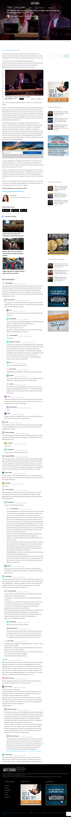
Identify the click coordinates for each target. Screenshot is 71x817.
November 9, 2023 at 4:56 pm (22, 300)
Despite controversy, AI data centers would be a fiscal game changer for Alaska (61, 120)
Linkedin (24, 210)
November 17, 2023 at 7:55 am (19, 755)
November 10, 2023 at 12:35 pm (17, 414)
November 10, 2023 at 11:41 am (27, 342)
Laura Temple (13, 195)
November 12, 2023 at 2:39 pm (21, 503)
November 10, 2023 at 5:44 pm (19, 473)
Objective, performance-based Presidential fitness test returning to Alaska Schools (61, 272)
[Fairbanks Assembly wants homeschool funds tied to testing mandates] (50, 279)
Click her (4, 191)
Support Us (21, 7)
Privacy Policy (58, 812)
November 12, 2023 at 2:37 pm (21, 450)
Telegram (15, 210)
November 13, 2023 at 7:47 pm (23, 622)
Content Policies (65, 812)
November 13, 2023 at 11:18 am (19, 363)
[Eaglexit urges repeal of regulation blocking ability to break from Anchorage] (50, 196)
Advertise (50, 7)
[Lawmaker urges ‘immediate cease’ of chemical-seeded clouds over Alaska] (50, 203)
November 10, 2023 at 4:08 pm (21, 456)
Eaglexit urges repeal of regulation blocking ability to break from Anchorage (61, 195)
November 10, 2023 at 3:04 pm (15, 422)
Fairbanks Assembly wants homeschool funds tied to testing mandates (60, 279)
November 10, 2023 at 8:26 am (23, 319)
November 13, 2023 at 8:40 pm (20, 384)
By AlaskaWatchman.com (11, 50)
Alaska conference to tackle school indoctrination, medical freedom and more (61, 113)
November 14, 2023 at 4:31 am (24, 629)
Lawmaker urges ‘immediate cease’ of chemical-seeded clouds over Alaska (61, 202)
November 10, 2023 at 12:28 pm (17, 397)
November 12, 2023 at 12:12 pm (21, 490)
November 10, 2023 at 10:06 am (24, 336)
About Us (36, 812)
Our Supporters (51, 812)
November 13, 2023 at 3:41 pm (21, 641)
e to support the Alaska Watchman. (15, 191)
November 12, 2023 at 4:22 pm (25, 509)
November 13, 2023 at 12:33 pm (14, 660)
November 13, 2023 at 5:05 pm (21, 376)
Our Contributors (42, 812)
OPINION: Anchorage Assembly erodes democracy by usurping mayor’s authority (33, 11)
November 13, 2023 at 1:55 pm (21, 678)
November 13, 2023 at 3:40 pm (19, 687)
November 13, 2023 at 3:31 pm (23, 369)
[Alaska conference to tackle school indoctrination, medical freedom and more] (50, 114)
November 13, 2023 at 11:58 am (24, 407)
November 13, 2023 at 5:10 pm (18, 566)
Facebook (6, 210)
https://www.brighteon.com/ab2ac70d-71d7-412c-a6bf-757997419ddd (24, 751)
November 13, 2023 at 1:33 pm (23, 591)
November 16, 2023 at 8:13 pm (26, 736)
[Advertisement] (58, 69)
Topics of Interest (39, 7)
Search (66, 56)
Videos (30, 7)
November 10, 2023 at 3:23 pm (22, 433)
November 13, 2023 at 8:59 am (19, 577)
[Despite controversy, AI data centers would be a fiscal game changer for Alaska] (50, 120)
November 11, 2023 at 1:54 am (18, 484)
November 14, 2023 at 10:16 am (24, 710)
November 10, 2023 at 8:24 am (19, 311)
